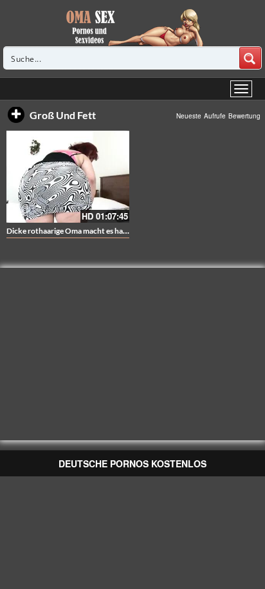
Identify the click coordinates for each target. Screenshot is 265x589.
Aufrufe (215, 115)
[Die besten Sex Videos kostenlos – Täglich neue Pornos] (133, 27)
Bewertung (244, 115)
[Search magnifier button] (250, 58)
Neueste (188, 115)
